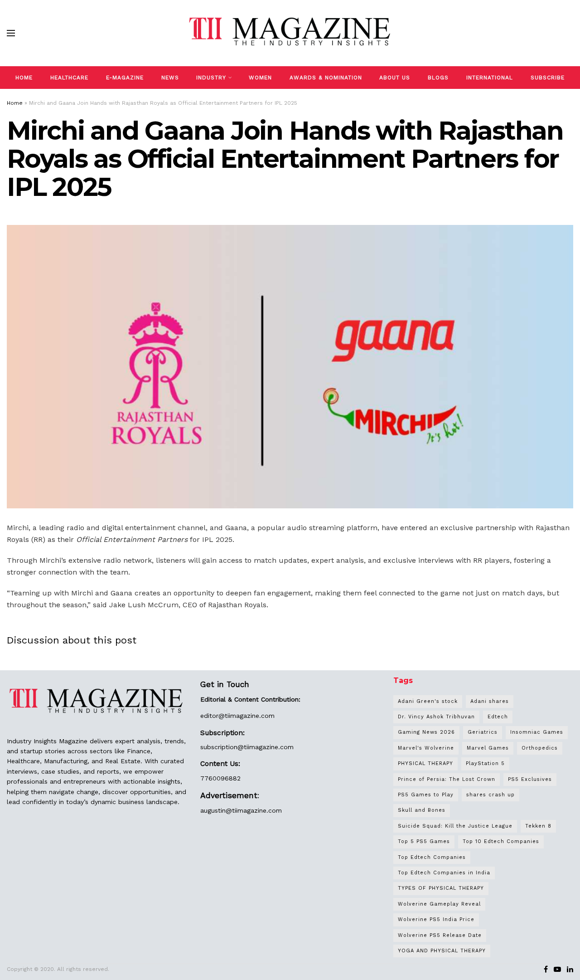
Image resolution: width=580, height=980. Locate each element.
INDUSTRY (211, 77)
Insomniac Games (536, 732)
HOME (24, 77)
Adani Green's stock (428, 701)
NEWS (170, 77)
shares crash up (490, 795)
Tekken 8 (538, 826)
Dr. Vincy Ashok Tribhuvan (436, 717)
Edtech (498, 717)
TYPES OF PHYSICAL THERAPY (441, 888)
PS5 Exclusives (530, 779)
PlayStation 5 (485, 763)
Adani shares (489, 701)
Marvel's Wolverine (426, 748)
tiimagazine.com (250, 715)
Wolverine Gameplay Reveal (439, 904)
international (489, 77)
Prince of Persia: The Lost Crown (446, 779)
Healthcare (69, 77)
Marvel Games (488, 748)
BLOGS (438, 77)
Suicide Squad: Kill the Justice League (455, 826)
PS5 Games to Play (426, 795)
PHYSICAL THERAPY (425, 763)
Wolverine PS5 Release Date (440, 935)
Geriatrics (483, 732)
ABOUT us (394, 77)
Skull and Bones (421, 810)
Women (260, 77)
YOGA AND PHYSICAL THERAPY (442, 951)
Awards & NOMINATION (326, 77)
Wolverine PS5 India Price (436, 919)
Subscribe (548, 77)
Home (15, 103)
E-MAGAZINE (125, 77)
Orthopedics (540, 748)
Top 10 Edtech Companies (501, 841)
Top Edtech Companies (432, 857)
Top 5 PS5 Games (424, 841)
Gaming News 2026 (426, 732)
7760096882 (220, 778)
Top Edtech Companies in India (444, 873)
